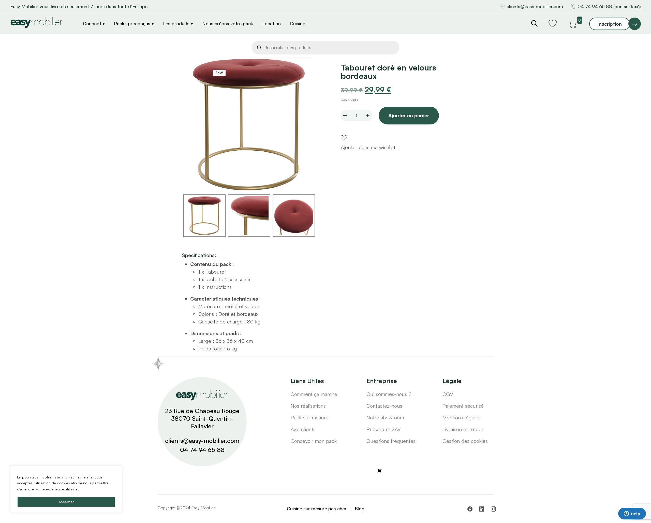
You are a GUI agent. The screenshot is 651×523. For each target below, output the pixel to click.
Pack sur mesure (310, 417)
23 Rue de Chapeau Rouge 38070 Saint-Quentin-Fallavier (202, 418)
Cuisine (297, 23)
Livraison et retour (462, 429)
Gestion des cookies (465, 441)
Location (271, 23)
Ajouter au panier (408, 115)
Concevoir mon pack (314, 441)
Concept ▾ (94, 23)
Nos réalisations (308, 406)
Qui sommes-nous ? (388, 394)
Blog (359, 508)
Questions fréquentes (391, 441)
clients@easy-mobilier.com (535, 6)
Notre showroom (385, 417)
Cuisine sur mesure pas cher (317, 508)
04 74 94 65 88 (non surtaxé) (609, 6)
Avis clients (303, 429)
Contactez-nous (384, 406)
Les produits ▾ (178, 23)
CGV (447, 394)
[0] (573, 23)
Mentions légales (461, 417)
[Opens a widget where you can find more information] (632, 514)
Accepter (66, 502)
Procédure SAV (383, 429)
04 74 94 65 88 (202, 450)
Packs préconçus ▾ (134, 23)
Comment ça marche (314, 394)
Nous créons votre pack (227, 23)
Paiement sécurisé (463, 406)
